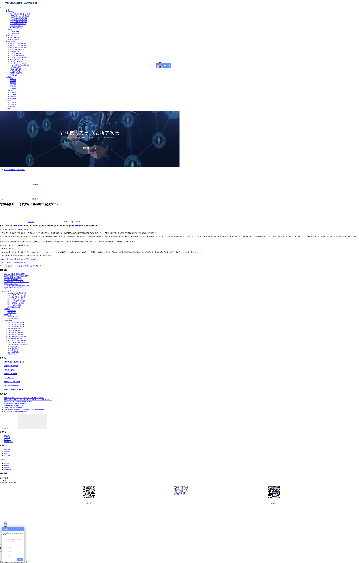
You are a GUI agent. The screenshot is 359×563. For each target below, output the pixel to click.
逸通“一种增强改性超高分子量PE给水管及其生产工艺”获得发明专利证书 (28, 400)
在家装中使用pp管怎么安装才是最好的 (16, 276)
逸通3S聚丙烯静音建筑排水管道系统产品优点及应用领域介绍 (24, 409)
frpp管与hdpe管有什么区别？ (13, 288)
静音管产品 (10, 12)
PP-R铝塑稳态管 (15, 71)
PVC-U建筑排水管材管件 (18, 43)
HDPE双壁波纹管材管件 (15, 332)
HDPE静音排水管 (14, 259)
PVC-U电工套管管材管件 (18, 45)
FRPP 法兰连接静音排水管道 (16, 293)
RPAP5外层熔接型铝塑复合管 (19, 65)
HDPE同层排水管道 (16, 26)
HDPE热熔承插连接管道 (15, 299)
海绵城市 (9, 30)
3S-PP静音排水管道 (16, 28)
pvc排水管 (33, 259)
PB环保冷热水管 (15, 67)
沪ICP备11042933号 (180, 494)
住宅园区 (13, 81)
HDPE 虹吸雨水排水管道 (15, 303)
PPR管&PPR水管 (15, 37)
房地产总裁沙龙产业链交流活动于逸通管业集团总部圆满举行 (24, 398)
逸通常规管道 (10, 41)
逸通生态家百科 (15, 39)
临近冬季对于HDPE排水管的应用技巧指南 (18, 402)
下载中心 (13, 96)
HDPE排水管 (16, 226)
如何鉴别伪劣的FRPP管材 (12, 278)
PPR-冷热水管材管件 (14, 328)
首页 (7, 10)
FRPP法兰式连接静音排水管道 (20, 14)
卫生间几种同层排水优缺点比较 (14, 274)
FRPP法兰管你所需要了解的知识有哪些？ (17, 286)
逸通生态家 (10, 35)
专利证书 (13, 98)
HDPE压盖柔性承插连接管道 (19, 16)
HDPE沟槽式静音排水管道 (18, 22)
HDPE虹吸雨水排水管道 (18, 24)
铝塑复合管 (13, 75)
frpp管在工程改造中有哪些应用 (16, 262)
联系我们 (9, 108)
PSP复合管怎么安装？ (11, 284)
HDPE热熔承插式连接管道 (18, 20)
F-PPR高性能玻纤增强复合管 (19, 61)
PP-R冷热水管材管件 (17, 49)
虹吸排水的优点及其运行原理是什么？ (16, 282)
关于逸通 (9, 90)
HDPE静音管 (25, 259)
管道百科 (13, 104)
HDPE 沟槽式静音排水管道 (16, 301)
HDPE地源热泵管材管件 (18, 55)
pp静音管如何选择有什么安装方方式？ (16, 405)
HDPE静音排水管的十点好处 (13, 280)
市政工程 (13, 87)
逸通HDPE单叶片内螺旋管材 (13, 389)
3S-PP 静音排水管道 (13, 307)
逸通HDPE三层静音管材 (12, 382)
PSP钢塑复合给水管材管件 (18, 63)
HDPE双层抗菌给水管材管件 (19, 57)
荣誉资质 (13, 92)
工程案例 (9, 77)
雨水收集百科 (14, 33)
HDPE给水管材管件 (16, 53)
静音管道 (7, 463)
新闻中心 (9, 100)
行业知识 (13, 102)
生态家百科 (7, 440)
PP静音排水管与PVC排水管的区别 (15, 404)
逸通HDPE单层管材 (10, 374)
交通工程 (13, 79)
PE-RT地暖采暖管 (16, 69)
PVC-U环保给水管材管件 (18, 47)
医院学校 (13, 83)
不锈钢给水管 (14, 51)
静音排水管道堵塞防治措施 (13, 407)
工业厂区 (13, 85)
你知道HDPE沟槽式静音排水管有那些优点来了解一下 (23, 266)
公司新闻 (13, 106)
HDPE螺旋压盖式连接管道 (18, 18)
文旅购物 (13, 88)
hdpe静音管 (171, 236)
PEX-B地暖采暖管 (16, 73)
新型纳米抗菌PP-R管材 (17, 59)
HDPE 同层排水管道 (14, 305)
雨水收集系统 (14, 31)
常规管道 (7, 465)
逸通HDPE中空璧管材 (11, 366)
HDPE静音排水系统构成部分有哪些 (15, 411)
